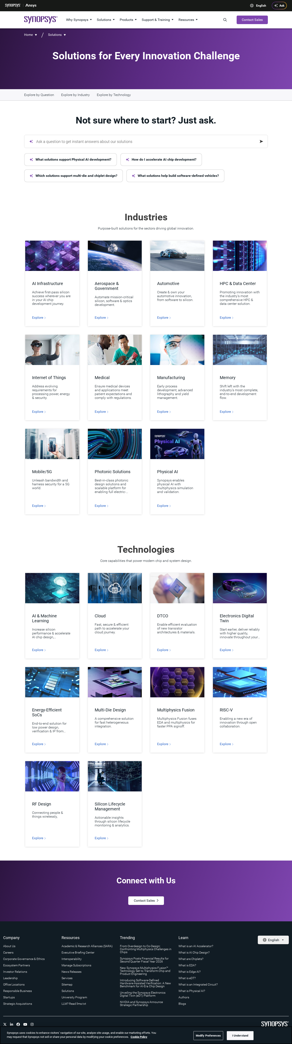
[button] (70, 159)
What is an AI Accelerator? (195, 946)
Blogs (182, 1003)
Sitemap (67, 984)
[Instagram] (32, 1024)
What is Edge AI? (189, 971)
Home (28, 35)
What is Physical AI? (191, 991)
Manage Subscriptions (76, 965)
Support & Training (156, 20)
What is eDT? (187, 978)
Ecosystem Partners (16, 965)
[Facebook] (18, 1024)
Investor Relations (15, 971)
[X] (5, 1024)
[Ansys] (30, 5)
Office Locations (14, 984)
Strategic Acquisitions (17, 1003)
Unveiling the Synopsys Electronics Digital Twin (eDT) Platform (142, 994)
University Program (74, 997)
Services (67, 978)
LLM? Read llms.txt (74, 1003)
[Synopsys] (13, 5)
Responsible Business (17, 991)
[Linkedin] (11, 1024)
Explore (38, 317)
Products (126, 20)
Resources (186, 20)
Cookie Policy (139, 1036)
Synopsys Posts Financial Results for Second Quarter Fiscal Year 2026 (144, 960)
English (261, 5)
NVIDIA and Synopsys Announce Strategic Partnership (141, 1003)
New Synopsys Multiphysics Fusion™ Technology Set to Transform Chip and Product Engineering (145, 971)
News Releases (71, 971)
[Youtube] (25, 1024)
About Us (9, 946)
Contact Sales (252, 20)
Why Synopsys (77, 20)
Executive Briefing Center (78, 952)
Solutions (104, 20)
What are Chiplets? (190, 959)
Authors (183, 997)
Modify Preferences (208, 1035)
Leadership (10, 978)
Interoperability (72, 959)
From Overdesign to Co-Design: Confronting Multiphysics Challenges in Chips (145, 949)
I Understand (240, 1035)
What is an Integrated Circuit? (198, 984)
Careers (8, 952)
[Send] (261, 141)
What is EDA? (187, 965)
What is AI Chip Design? (193, 952)
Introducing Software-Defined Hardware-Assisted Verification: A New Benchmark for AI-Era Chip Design (145, 983)
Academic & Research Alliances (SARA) (87, 946)
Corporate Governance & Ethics (24, 959)
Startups (9, 997)
